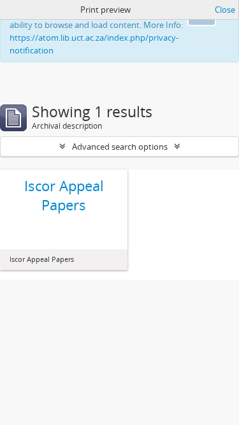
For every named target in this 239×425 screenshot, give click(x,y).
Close (225, 9)
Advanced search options (120, 146)
